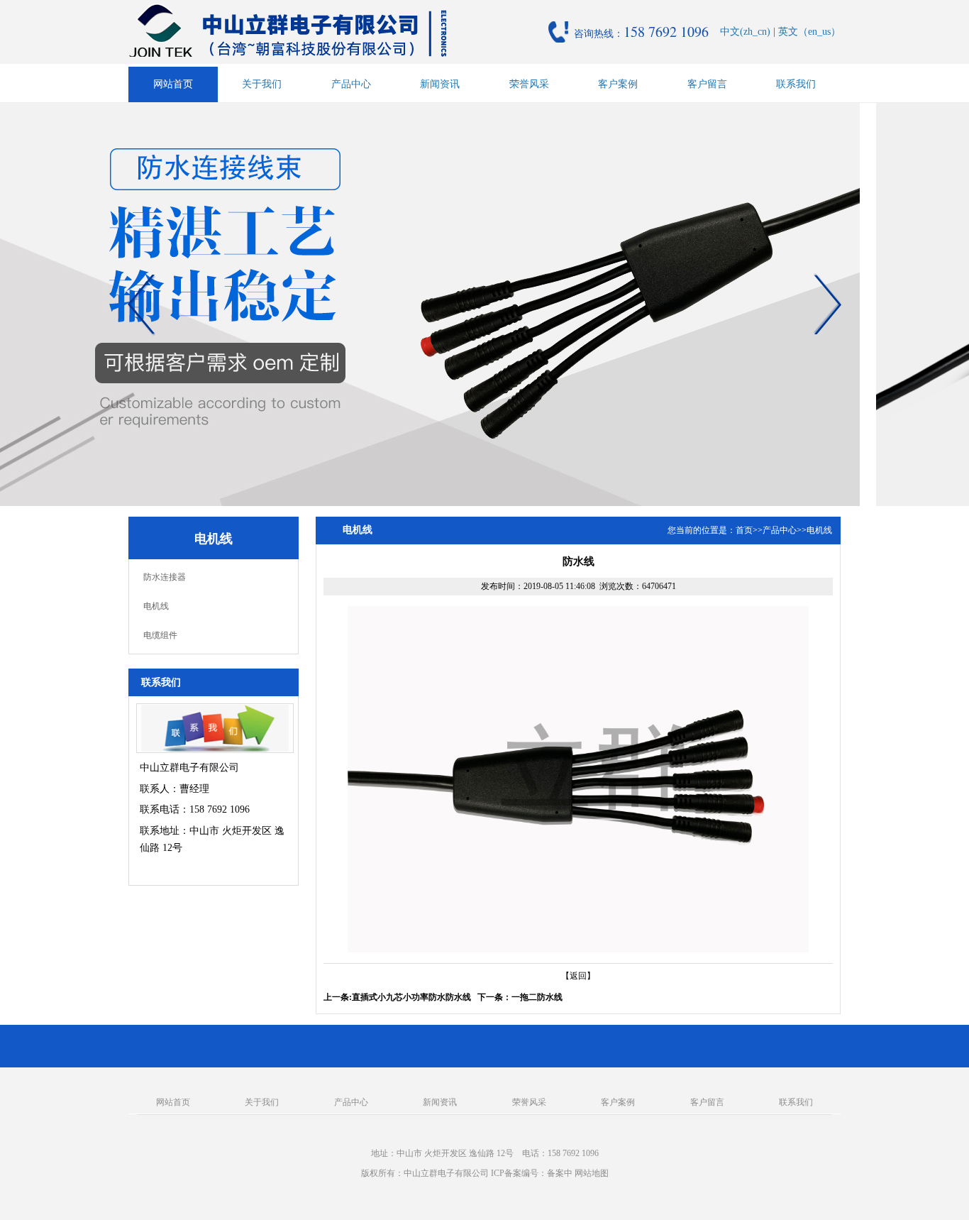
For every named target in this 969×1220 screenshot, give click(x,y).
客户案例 (618, 84)
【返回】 (578, 976)
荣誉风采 (529, 84)
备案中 (559, 1173)
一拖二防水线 (537, 997)
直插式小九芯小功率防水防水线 (411, 997)
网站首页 (173, 84)
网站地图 (592, 1173)
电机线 (156, 606)
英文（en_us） (809, 31)
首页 (744, 530)
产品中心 (351, 84)
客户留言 (707, 84)
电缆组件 (160, 635)
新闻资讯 (440, 84)
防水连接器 (164, 577)
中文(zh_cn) (745, 31)
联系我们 (796, 84)
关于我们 (262, 84)
